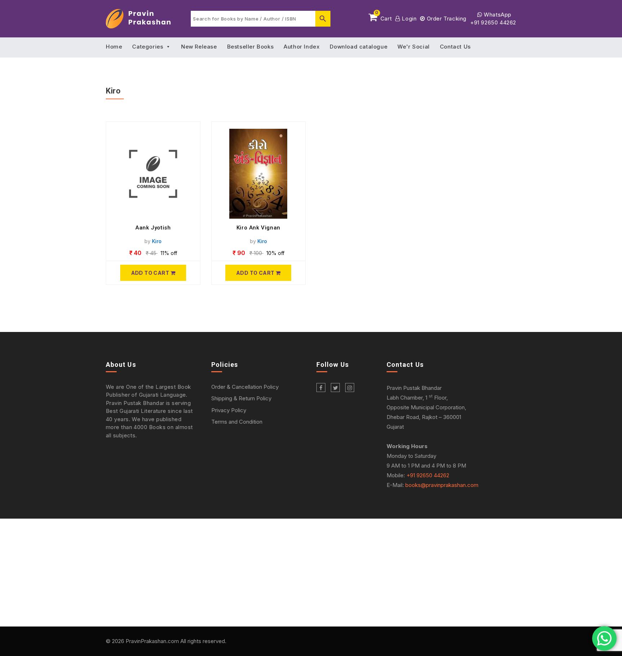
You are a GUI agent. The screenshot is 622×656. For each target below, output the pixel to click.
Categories (147, 46)
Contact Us (455, 46)
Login (408, 18)
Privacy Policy (228, 410)
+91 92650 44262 (493, 22)
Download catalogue (358, 46)
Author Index (302, 46)
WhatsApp (496, 14)
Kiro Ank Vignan (258, 227)
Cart (383, 17)
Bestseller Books (250, 46)
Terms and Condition (236, 421)
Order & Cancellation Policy (245, 386)
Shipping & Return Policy (241, 398)
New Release (199, 46)
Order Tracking (445, 18)
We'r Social (413, 46)
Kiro (157, 241)
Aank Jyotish (153, 227)
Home (114, 46)
